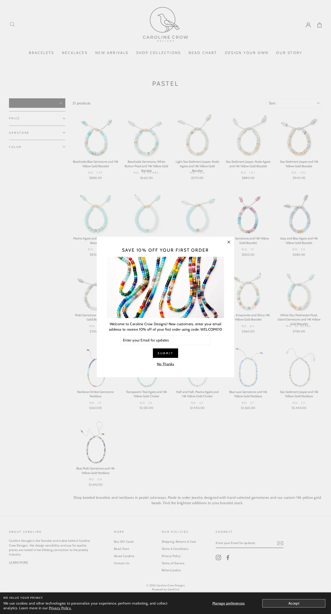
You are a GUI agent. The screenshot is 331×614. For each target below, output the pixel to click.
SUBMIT (165, 353)
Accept (293, 603)
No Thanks (165, 364)
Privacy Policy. (60, 608)
